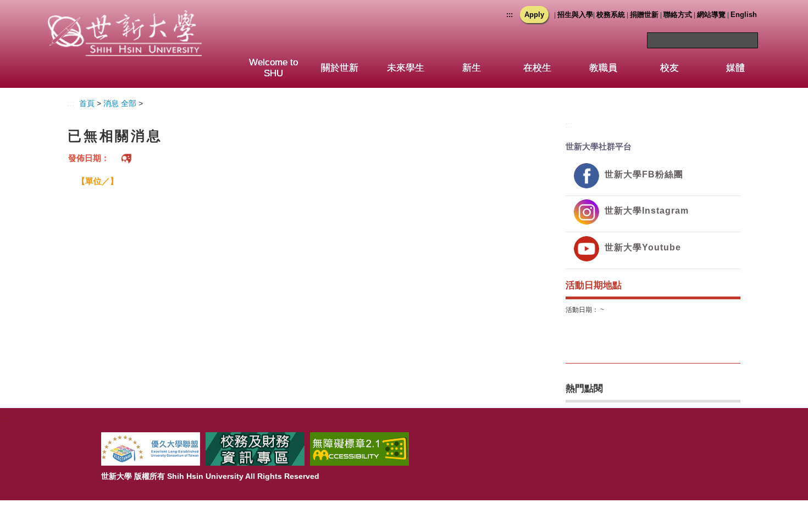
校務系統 (610, 14)
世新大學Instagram (647, 210)
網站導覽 (711, 14)
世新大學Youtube (643, 247)
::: (509, 14)
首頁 (87, 103)
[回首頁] (125, 21)
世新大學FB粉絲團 (644, 174)
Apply (534, 14)
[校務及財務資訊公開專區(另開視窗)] (255, 448)
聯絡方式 (677, 14)
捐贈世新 (644, 14)
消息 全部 (119, 103)
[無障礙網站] (359, 448)
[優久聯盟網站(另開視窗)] (150, 448)
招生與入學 (575, 14)
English (743, 14)
